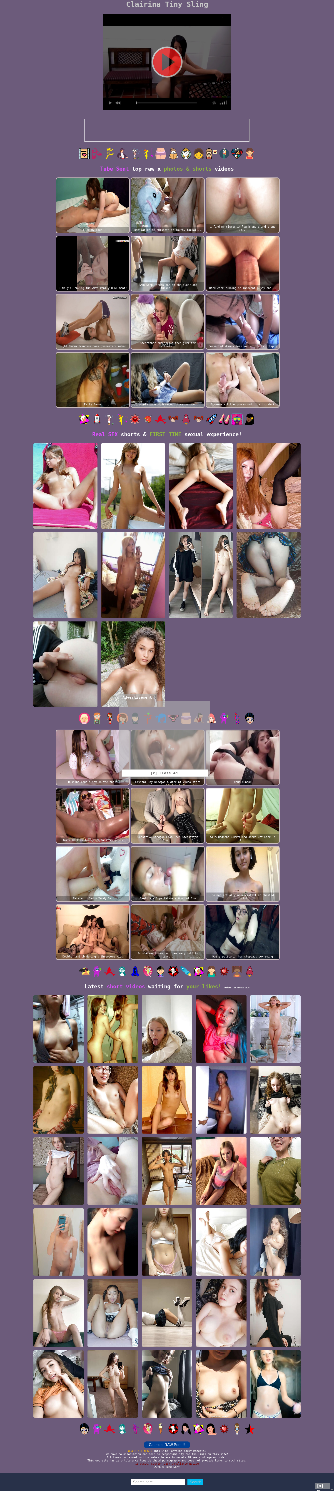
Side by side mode (275, 1131)
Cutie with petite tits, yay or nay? (58, 1413)
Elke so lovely (275, 1060)
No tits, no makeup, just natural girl (58, 1200)
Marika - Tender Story (201, 526)
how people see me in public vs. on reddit (201, 613)
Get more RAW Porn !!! (167, 1445)
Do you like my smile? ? (221, 1342)
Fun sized (275, 1415)
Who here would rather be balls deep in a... (113, 1129)
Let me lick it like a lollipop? (167, 1058)
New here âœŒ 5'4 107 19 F (65, 526)
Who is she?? (58, 1060)
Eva (167, 1131)
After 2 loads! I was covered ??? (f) (275, 1200)
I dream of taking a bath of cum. (221, 1058)
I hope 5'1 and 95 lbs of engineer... (221, 1271)
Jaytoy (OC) (65, 615)
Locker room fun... (112, 1060)
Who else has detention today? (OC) (167, 1342)
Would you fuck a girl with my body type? (221, 1200)
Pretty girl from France (275, 1271)
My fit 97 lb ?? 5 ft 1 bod (113, 1413)
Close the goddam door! (221, 1131)
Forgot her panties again (268, 615)
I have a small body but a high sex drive (58, 1342)
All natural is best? (167, 1415)
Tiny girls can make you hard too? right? (58, 1271)
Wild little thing (275, 1344)
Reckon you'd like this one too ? (65, 702)
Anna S (58, 1131)
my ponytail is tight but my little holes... (133, 613)
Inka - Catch (133, 526)
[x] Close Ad (322, 1486)
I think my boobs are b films (221, 1413)
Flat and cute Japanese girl (167, 1200)
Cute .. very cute (113, 1273)
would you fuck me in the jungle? (133, 702)
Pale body (167, 1273)
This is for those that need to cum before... (113, 1200)
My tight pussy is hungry (268, 526)
